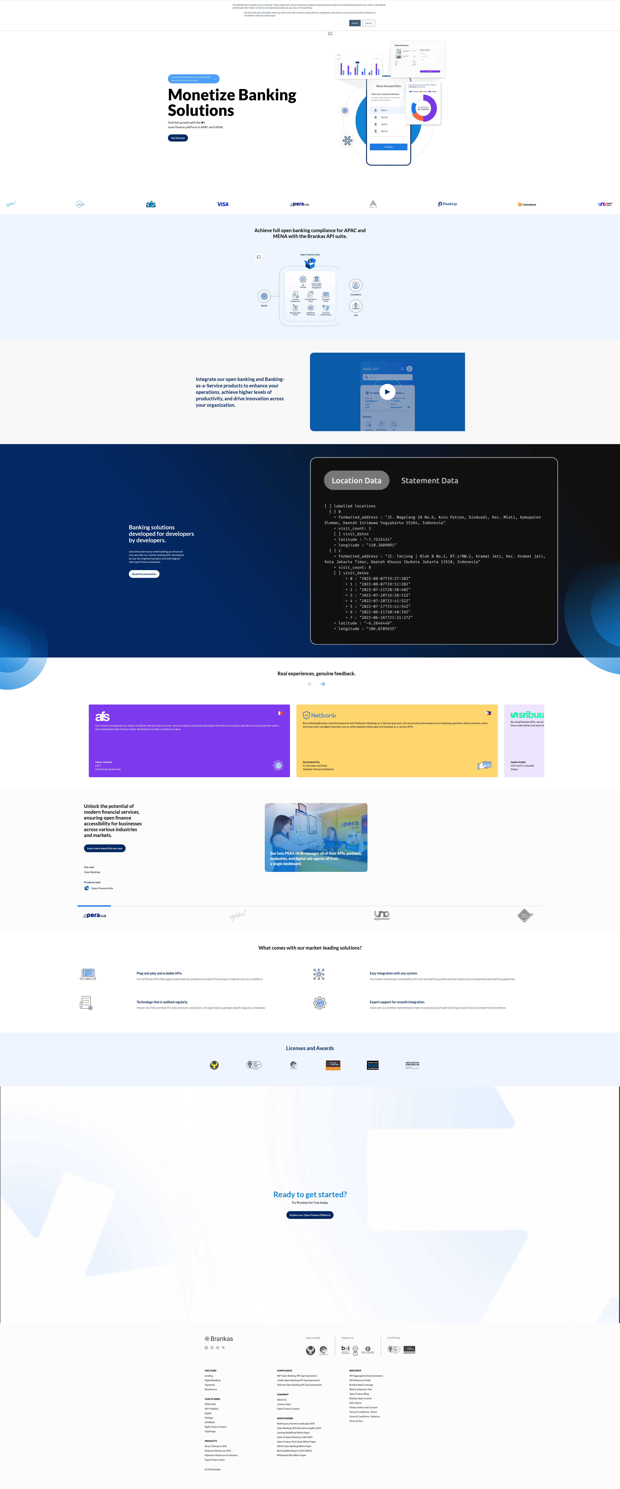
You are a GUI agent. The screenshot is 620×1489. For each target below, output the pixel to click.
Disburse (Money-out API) (218, 1450)
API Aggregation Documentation (366, 1375)
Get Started (178, 137)
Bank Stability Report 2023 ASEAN (294, 1450)
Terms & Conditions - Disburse (364, 1416)
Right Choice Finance (216, 1426)
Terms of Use (355, 1420)
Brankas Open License (360, 1398)
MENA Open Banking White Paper (294, 1446)
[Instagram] (217, 1347)
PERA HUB (210, 1404)
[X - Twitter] (223, 1347)
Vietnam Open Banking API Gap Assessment (299, 1384)
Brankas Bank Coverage (361, 1384)
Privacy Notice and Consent (363, 1407)
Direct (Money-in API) (216, 1446)
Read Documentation (144, 573)
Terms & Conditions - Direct (363, 1411)
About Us (281, 1399)
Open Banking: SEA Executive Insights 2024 (299, 1427)
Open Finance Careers (288, 1408)
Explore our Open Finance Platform (310, 1214)
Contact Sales (284, 1404)
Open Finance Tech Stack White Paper (296, 1441)
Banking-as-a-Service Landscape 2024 (296, 1423)
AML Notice (355, 1402)
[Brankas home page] (219, 1338)
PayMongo (210, 1431)
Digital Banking (212, 1380)
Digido (208, 1413)
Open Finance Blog (359, 1393)
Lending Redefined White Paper (293, 1432)
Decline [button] (368, 23)
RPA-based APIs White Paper (291, 1455)
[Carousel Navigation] (316, 684)
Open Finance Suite (215, 1459)
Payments (210, 1384)
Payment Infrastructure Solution (221, 1455)
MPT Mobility (211, 1408)
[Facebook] (211, 1347)
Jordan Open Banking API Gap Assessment (298, 1380)
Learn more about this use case (104, 848)
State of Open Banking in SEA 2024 (294, 1437)
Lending (209, 1375)
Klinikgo (209, 1417)
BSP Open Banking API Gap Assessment (297, 1375)
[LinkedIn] (206, 1347)
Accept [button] (355, 23)
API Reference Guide (360, 1380)
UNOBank (210, 1422)
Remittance (211, 1389)
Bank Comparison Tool (360, 1389)
